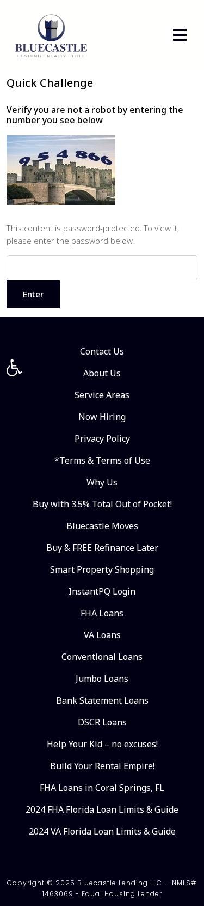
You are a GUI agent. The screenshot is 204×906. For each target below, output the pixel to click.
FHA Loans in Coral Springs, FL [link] (102, 787)
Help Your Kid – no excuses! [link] (102, 744)
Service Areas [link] (102, 394)
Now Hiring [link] (102, 416)
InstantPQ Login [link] (102, 591)
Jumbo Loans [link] (102, 678)
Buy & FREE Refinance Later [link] (102, 547)
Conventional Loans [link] (102, 656)
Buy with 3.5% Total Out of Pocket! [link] (102, 504)
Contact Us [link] (102, 351)
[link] (14, 367)
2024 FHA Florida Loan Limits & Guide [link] (102, 809)
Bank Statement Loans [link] (102, 700)
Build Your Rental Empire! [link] (102, 765)
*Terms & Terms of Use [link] (102, 460)
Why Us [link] (102, 482)
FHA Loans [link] (102, 613)
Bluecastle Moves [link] (102, 525)
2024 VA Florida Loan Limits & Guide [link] (102, 831)
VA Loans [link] (102, 634)
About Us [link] (102, 373)
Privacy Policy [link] (102, 438)
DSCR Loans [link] (102, 722)
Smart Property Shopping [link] (102, 569)
